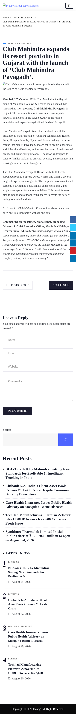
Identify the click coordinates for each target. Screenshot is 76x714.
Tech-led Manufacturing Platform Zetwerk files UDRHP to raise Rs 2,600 (25, 669)
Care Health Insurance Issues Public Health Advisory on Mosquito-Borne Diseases (38, 505)
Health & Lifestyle (23, 17)
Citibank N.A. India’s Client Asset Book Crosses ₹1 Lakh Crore (27, 604)
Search (7, 429)
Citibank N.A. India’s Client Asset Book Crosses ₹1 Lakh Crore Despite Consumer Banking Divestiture (37, 490)
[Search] (65, 439)
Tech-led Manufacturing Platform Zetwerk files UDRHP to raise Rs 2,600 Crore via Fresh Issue (38, 519)
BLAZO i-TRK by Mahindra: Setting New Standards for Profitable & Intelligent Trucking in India (37, 473)
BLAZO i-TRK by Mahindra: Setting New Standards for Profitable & (28, 572)
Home (6, 17)
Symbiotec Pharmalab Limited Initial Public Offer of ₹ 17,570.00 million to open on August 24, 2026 (37, 536)
